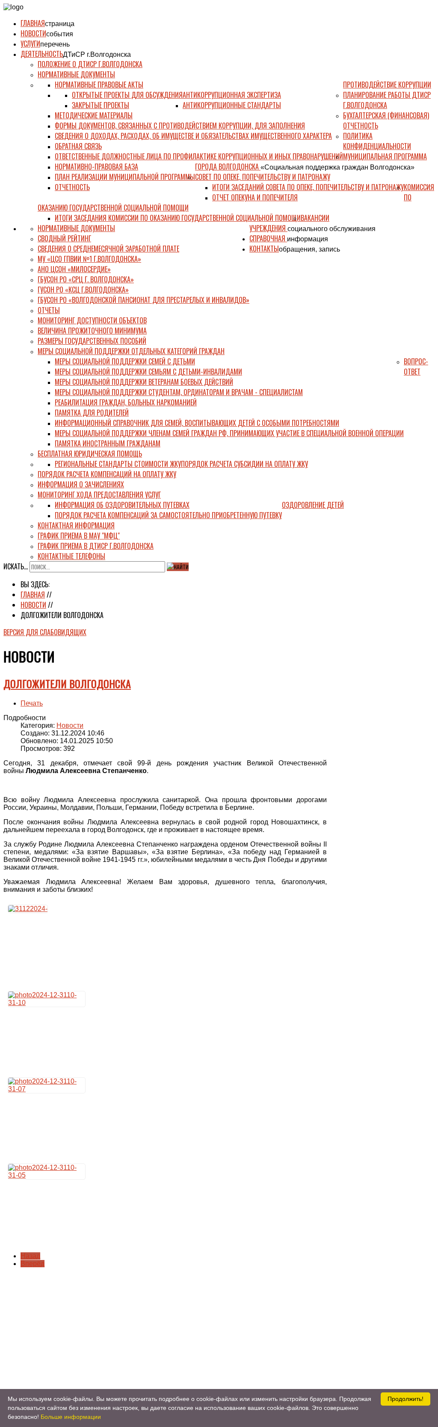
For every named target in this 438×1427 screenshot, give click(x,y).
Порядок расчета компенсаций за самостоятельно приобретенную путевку (168, 515)
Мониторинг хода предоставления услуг (99, 494)
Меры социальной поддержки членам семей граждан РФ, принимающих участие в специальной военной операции (229, 433)
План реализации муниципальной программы (125, 177)
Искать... (15, 566)
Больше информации (71, 1416)
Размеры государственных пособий (92, 341)
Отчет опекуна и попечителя (255, 197)
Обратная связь (78, 146)
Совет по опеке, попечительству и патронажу (262, 177)
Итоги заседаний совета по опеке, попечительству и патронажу (308, 187)
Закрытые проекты (100, 105)
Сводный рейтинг (64, 238)
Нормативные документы (76, 74)
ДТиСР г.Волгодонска (97, 54)
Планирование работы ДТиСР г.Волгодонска (387, 100)
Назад (30, 1256)
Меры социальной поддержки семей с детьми (125, 361)
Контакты (264, 248)
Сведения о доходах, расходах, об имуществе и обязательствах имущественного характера (193, 136)
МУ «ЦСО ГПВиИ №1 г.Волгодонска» (89, 259)
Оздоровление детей (313, 505)
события (59, 34)
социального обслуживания (331, 228)
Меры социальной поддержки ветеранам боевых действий (144, 382)
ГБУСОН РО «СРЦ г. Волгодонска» (86, 279)
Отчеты (49, 310)
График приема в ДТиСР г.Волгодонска (96, 546)
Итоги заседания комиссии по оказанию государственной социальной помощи (178, 218)
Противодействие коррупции (387, 84)
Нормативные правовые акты (99, 84)
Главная (33, 23)
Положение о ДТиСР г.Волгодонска (90, 64)
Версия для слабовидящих (44, 632)
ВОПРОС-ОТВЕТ (416, 366)
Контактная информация (76, 525)
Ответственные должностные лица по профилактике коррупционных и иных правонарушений (199, 156)
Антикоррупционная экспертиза (232, 95)
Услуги (30, 43)
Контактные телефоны (71, 556)
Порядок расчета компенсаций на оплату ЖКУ (107, 474)
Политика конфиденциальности (377, 141)
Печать (32, 703)
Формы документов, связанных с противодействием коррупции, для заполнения (180, 125)
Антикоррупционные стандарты (232, 105)
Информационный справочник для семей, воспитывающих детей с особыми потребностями (197, 423)
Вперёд (32, 1263)
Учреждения (268, 228)
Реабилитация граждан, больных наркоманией (126, 402)
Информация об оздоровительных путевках (122, 505)
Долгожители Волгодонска (67, 683)
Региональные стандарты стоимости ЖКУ (118, 464)
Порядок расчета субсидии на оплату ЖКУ (244, 464)
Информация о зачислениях (81, 484)
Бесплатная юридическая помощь (90, 453)
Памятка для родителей (92, 412)
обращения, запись (309, 249)
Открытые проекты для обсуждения (127, 95)
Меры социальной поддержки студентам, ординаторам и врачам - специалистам (179, 392)
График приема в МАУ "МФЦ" (79, 535)
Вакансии (315, 218)
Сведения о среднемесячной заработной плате (108, 248)
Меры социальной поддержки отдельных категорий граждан (131, 351)
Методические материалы (94, 115)
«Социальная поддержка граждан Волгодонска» (337, 167)
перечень (55, 44)
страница (59, 23)
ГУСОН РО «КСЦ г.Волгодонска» (83, 289)
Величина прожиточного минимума (92, 330)
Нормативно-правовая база (96, 166)
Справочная (268, 238)
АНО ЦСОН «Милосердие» (74, 269)
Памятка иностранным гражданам (107, 443)
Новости (33, 33)
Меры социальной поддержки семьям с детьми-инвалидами (148, 371)
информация (307, 239)
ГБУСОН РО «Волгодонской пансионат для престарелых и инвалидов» (143, 300)
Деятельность (42, 54)
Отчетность (72, 187)
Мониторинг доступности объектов (92, 320)
